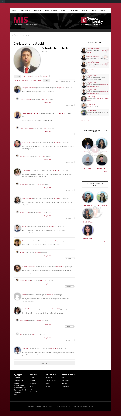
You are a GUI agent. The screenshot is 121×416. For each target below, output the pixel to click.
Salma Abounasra (93, 48)
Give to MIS (33, 392)
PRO (62, 378)
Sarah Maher (88, 168)
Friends (38, 76)
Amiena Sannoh (27, 170)
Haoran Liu (25, 241)
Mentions (25, 80)
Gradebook (65, 386)
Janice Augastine (87, 238)
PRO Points (65, 380)
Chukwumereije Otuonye (30, 113)
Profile (24, 76)
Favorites (33, 80)
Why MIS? (33, 380)
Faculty (32, 386)
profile (89, 72)
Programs (33, 383)
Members (49, 378)
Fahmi (24, 295)
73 (88, 121)
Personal (17, 80)
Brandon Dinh (101, 168)
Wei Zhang (91, 70)
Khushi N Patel (87, 222)
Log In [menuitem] (3, 1)
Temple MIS (25, 21)
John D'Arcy (91, 97)
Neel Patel (87, 152)
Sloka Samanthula (101, 152)
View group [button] (70, 105)
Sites (30, 76)
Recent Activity (51, 380)
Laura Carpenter (102, 205)
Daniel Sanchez (92, 104)
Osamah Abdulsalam (28, 266)
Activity (17, 76)
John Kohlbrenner (27, 142)
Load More (44, 363)
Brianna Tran (88, 205)
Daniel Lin (25, 226)
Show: (57, 81)
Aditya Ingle (25, 348)
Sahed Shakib (91, 110)
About (32, 378)
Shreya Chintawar (27, 198)
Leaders (64, 383)
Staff (31, 389)
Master (99, 58)
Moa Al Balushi (26, 309)
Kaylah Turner (91, 76)
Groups (46, 76)
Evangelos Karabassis (29, 87)
